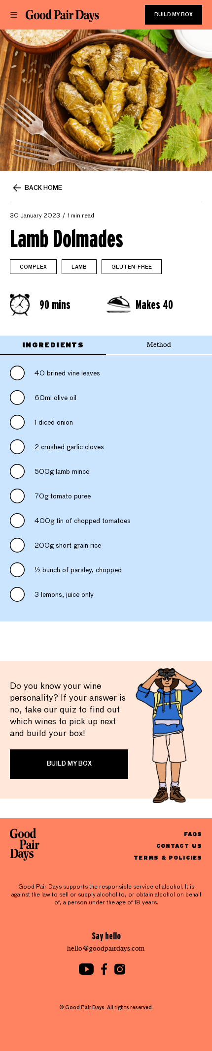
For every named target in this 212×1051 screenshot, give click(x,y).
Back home (43, 188)
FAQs (193, 834)
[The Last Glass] (62, 16)
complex (33, 267)
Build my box (173, 14)
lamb (79, 267)
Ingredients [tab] (53, 344)
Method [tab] (159, 344)
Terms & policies (168, 857)
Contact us (179, 845)
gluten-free (131, 267)
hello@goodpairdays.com (106, 948)
